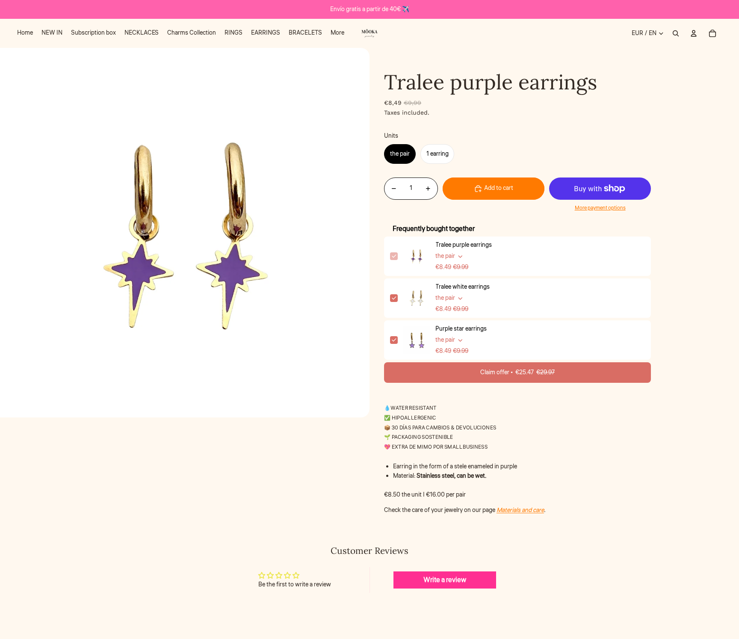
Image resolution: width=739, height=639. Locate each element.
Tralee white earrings (462, 287)
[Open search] (675, 33)
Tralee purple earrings (463, 245)
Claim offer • (517, 372)
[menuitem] (25, 33)
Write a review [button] (444, 580)
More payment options (600, 208)
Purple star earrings (461, 329)
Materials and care (520, 510)
